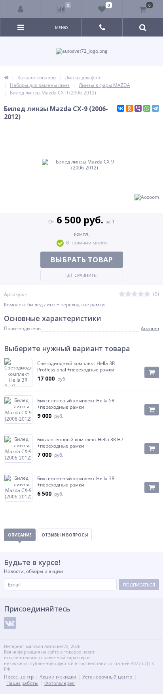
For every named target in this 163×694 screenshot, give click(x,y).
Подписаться (139, 585)
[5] (147, 294)
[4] (141, 294)
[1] (122, 294)
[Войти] (21, 9)
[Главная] (6, 77)
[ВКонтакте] (120, 108)
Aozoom (150, 328)
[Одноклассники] (129, 108)
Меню (61, 27)
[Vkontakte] (10, 623)
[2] (128, 294)
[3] (134, 294)
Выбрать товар (81, 259)
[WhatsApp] (146, 108)
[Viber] (138, 108)
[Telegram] (155, 108)
